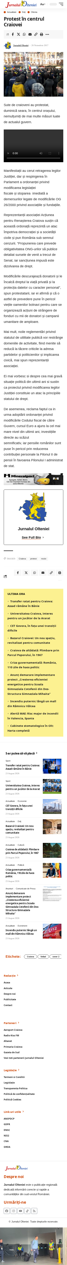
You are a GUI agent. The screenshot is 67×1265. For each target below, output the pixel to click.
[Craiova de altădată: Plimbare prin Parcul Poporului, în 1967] (52, 850)
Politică (21, 865)
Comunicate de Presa (25, 888)
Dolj (23, 12)
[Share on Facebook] (12, 34)
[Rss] (34, 1211)
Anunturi (9, 888)
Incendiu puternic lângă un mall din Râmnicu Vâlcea (21, 932)
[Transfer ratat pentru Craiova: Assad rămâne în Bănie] (52, 766)
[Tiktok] (27, 1211)
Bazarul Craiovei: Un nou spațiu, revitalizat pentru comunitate (20, 829)
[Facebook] (7, 1211)
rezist (43, 559)
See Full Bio (31, 537)
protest (33, 559)
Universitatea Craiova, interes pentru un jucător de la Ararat (23, 787)
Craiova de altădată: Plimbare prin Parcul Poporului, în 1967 (22, 851)
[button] (42, 4)
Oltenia (34, 12)
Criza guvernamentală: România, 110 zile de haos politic (20, 873)
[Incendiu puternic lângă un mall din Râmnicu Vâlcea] (52, 931)
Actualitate (11, 12)
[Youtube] (20, 1211)
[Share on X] (18, 34)
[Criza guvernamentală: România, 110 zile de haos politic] (52, 870)
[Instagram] (14, 1211)
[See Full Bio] (43, 537)
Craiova (22, 559)
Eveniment (22, 926)
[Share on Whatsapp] (24, 34)
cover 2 (55, 956)
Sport (8, 761)
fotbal (43, 956)
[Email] (30, 34)
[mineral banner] (33, 478)
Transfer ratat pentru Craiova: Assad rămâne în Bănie (23, 767)
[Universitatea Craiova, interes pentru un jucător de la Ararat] (52, 786)
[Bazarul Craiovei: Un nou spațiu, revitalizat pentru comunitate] (52, 826)
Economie (22, 801)
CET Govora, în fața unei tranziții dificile (19, 807)
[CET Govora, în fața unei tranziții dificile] (52, 806)
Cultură (21, 845)
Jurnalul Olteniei (20, 45)
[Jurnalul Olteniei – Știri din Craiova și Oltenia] (21, 4)
